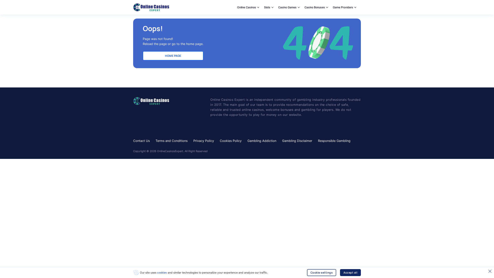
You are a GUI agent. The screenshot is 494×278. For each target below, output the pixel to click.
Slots (267, 7)
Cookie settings (321, 272)
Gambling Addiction (261, 141)
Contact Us (141, 141)
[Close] (490, 271)
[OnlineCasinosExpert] (151, 7)
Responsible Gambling (334, 141)
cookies (162, 272)
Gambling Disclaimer (297, 141)
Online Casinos (246, 7)
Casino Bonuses (315, 7)
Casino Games (287, 7)
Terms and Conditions (172, 141)
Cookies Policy (231, 141)
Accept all (350, 272)
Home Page (173, 56)
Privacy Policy (203, 141)
